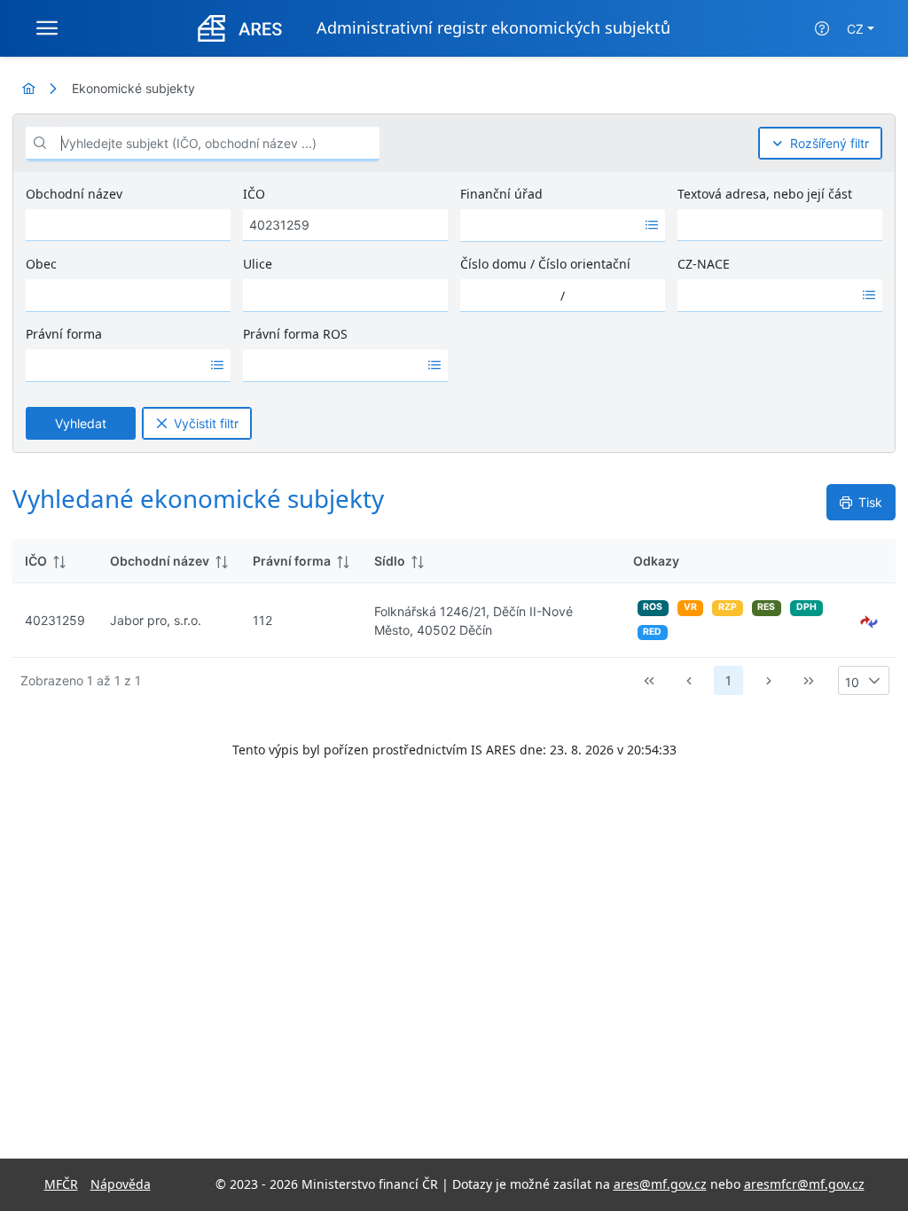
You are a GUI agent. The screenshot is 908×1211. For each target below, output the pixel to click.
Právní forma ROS (295, 333)
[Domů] (28, 88)
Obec (41, 263)
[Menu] (47, 28)
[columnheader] (55, 561)
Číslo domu (493, 263)
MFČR (61, 1184)
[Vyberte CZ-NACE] (869, 295)
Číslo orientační (584, 263)
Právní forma (64, 333)
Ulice (257, 263)
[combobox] (549, 225)
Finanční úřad (501, 193)
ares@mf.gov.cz (660, 1184)
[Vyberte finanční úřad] (652, 225)
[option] (549, 225)
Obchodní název (74, 193)
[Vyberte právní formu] (218, 365)
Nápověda (120, 1184)
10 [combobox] (852, 682)
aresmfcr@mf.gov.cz (804, 1184)
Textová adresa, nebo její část (764, 193)
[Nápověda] (822, 28)
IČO (254, 193)
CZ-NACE (703, 263)
